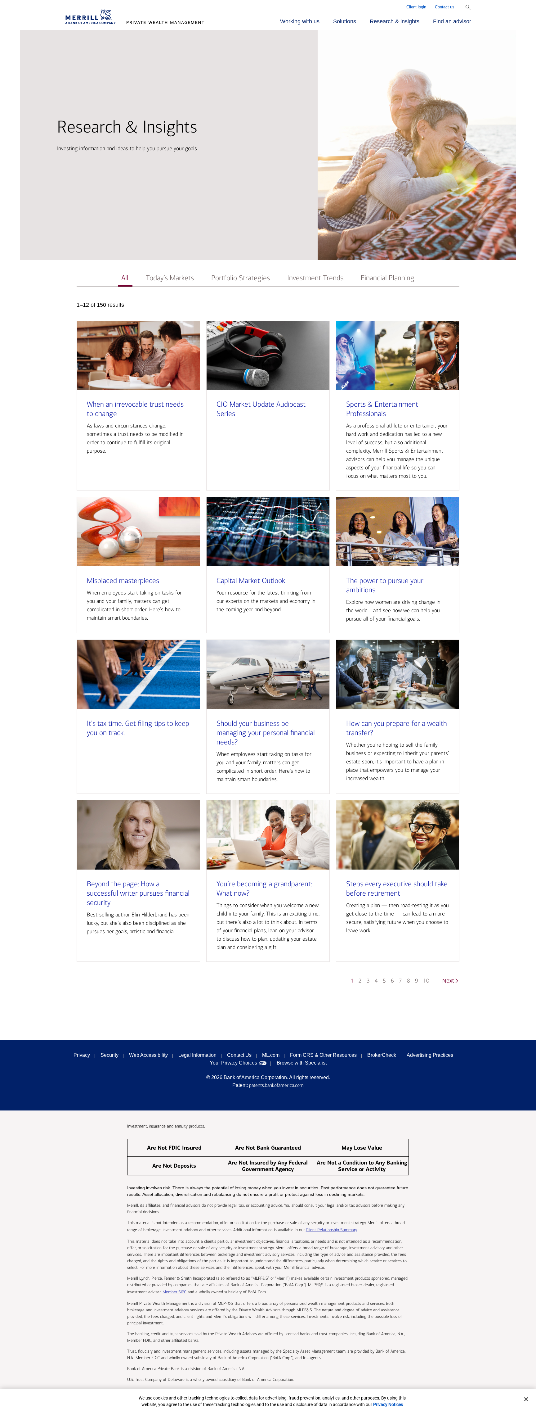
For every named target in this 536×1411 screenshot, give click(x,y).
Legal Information (197, 1055)
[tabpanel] (268, 646)
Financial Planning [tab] (387, 278)
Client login (416, 7)
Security (109, 1055)
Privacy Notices (388, 1404)
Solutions (344, 21)
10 (426, 981)
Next (448, 981)
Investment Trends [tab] (315, 278)
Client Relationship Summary (331, 1229)
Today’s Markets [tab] (170, 278)
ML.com (270, 1055)
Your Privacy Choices (233, 1062)
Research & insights (394, 21)
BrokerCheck (381, 1055)
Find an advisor (452, 21)
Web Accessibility (148, 1055)
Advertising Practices (430, 1055)
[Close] (526, 1399)
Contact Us (239, 1055)
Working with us (299, 21)
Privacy (82, 1055)
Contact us (444, 7)
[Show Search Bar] (468, 7)
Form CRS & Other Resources (323, 1055)
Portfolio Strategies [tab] (240, 278)
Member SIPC (174, 1292)
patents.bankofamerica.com (276, 1085)
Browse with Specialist (302, 1062)
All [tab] (124, 278)
